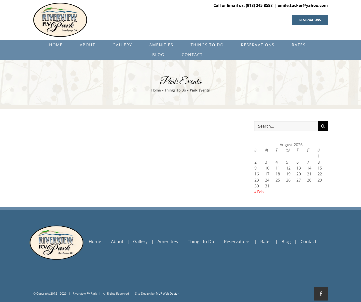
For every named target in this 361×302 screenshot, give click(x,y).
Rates (266, 241)
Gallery (140, 241)
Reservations (237, 241)
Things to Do (201, 241)
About (117, 241)
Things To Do (175, 90)
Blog (286, 241)
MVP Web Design (167, 293)
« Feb (259, 192)
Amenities (167, 241)
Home (156, 90)
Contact (308, 241)
